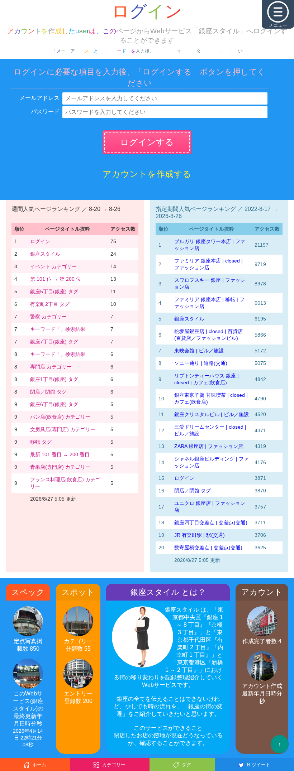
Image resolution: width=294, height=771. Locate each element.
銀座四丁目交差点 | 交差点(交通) (210, 522)
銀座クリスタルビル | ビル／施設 (211, 414)
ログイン (40, 241)
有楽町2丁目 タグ (50, 304)
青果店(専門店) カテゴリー (60, 467)
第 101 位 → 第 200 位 (55, 279)
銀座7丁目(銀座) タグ (54, 341)
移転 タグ (41, 442)
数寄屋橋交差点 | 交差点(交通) (208, 547)
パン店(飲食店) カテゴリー (60, 417)
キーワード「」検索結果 (57, 329)
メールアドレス (39, 98)
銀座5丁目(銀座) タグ (54, 291)
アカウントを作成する (147, 174)
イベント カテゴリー (53, 266)
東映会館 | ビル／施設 (199, 350)
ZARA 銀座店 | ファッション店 (208, 446)
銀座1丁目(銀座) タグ (54, 379)
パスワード (45, 112)
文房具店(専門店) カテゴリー (62, 429)
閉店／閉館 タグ (48, 392)
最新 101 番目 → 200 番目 (60, 454)
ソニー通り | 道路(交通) (200, 363)
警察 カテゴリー (48, 316)
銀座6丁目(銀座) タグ (54, 404)
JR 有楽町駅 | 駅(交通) (199, 535)
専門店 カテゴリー (51, 367)
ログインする (147, 142)
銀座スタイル (45, 254)
